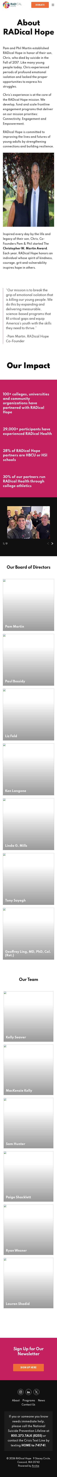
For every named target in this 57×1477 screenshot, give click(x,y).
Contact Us (28, 1404)
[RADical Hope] (12, 4)
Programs (29, 1400)
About (16, 1400)
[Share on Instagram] (21, 1392)
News (41, 1400)
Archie (35, 1466)
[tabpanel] (28, 522)
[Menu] (53, 5)
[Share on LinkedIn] (28, 1392)
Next (52, 543)
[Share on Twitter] (36, 1392)
